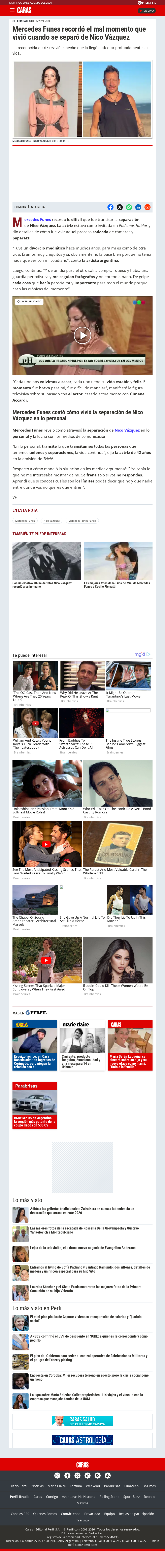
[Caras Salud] (82, 1425)
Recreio (149, 1496)
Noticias (37, 1486)
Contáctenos (70, 1514)
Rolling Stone (109, 1496)
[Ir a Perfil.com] (147, 3)
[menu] (12, 10)
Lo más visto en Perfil (37, 1308)
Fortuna (76, 1486)
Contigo (52, 1496)
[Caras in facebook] (67, 1476)
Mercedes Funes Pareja (82, 520)
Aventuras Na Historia (78, 1496)
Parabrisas (112, 1486)
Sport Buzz (131, 1496)
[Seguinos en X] (77, 1476)
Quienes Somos (45, 1514)
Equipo (109, 1514)
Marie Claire (57, 1486)
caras (130, 1025)
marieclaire (82, 1025)
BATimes (149, 1486)
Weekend (93, 1486)
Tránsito (82, 1520)
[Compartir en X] (120, 207)
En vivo (149, 10)
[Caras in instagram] (57, 1476)
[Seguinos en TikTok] (88, 1476)
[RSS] (98, 1476)
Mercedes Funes (37, 219)
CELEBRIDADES (21, 21)
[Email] (147, 207)
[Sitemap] (108, 1476)
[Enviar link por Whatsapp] (129, 207)
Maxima (83, 1503)
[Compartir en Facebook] (110, 207)
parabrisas (34, 1087)
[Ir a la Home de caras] (24, 12)
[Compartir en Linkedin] (138, 207)
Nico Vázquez (127, 430)
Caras (37, 1496)
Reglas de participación (136, 1514)
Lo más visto (27, 1200)
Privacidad (92, 1514)
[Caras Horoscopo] (82, 1444)
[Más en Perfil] (36, 1013)
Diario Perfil (18, 1486)
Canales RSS (20, 1514)
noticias (34, 1025)
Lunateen (131, 1486)
